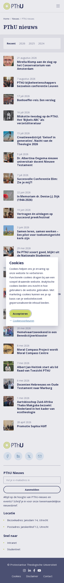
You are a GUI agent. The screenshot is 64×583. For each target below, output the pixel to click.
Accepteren (20, 313)
